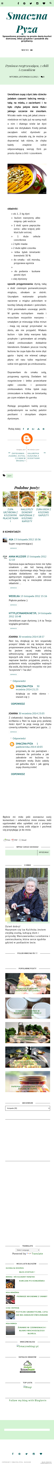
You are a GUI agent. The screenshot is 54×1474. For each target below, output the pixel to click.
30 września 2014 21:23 (27, 688)
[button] (27, 49)
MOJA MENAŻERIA (12, 1292)
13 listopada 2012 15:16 (33, 596)
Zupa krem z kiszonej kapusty (43, 512)
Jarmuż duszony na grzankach (27, 1038)
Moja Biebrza (11, 1323)
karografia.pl (46, 1463)
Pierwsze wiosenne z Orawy (32, 1296)
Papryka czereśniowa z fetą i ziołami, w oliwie (27, 1087)
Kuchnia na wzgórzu (15, 1268)
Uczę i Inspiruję (12, 1308)
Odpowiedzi (19, 681)
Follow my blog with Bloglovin (27, 1400)
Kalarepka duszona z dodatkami (34, 455)
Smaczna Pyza (27, 22)
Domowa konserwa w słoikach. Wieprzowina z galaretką (27, 1013)
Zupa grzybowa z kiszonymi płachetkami (10, 515)
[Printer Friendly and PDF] (15, 841)
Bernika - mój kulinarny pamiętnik (20, 1277)
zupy (10, 476)
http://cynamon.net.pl (23, 613)
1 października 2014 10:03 (29, 745)
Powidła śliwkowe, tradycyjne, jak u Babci (27, 989)
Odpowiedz (13, 548)
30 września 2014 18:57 (31, 636)
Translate (37, 1253)
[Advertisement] (27, 1135)
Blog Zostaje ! (27, 1272)
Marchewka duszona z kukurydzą (27, 1063)
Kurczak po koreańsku (32, 1281)
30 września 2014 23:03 (31, 713)
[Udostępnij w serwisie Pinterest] (43, 429)
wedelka (14, 596)
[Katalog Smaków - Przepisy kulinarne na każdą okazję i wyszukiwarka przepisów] (28, 1372)
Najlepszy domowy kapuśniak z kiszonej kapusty (26, 515)
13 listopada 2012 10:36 (27, 539)
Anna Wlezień (17, 556)
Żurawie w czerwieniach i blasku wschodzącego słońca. (32, 1330)
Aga (11, 539)
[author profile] (27, 438)
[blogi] (27, 1387)
